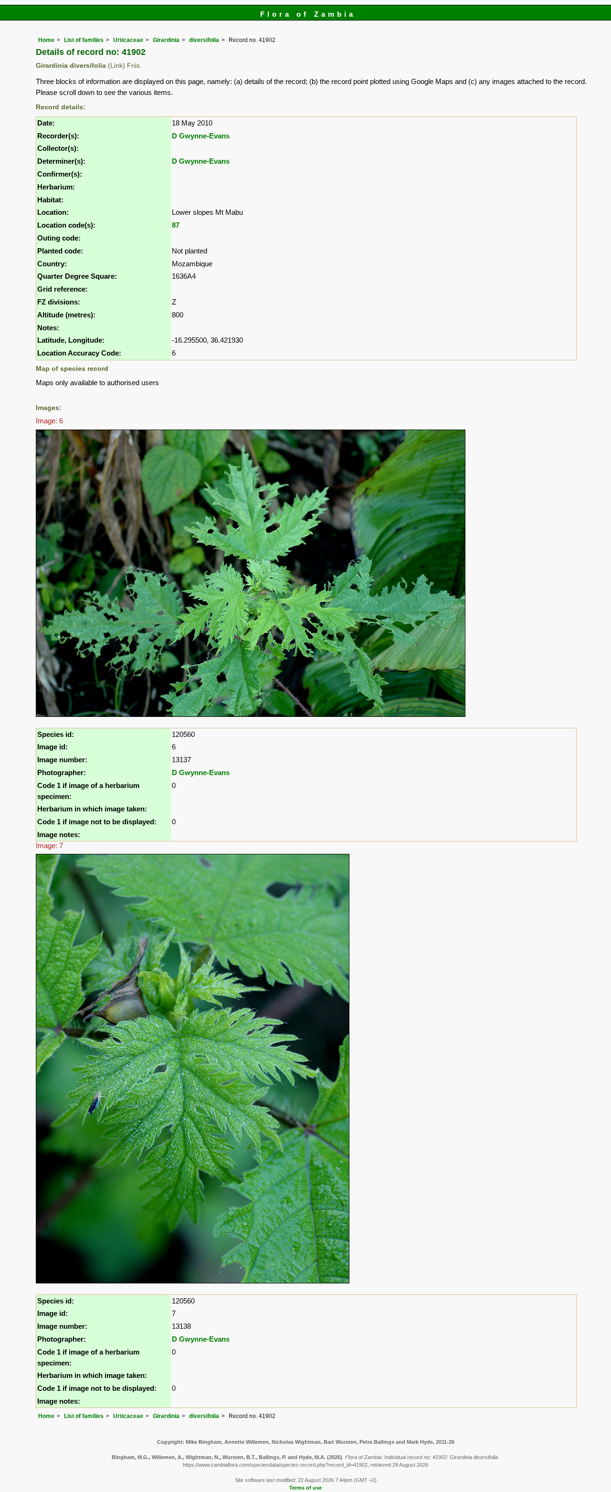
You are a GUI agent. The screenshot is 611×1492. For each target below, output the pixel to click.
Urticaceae (128, 40)
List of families (84, 40)
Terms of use (305, 1488)
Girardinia (166, 40)
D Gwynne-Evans (201, 136)
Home (46, 40)
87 (175, 225)
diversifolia (204, 40)
